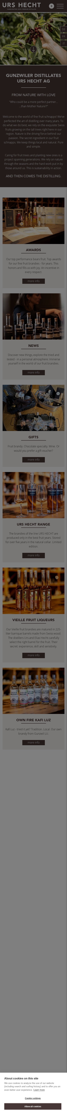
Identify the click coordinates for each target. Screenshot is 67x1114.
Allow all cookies (32, 1106)
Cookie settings (33, 1098)
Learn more (39, 1090)
